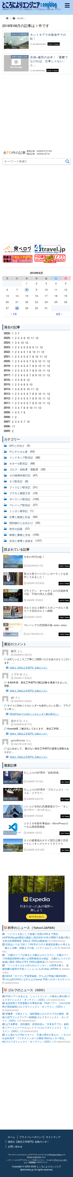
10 (28, 338)
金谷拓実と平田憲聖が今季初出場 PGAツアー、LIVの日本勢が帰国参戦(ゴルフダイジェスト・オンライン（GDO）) (36, 1004)
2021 (7, 356)
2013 (7, 394)
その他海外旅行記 (19, 475)
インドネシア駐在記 (21, 457)
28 (17, 308)
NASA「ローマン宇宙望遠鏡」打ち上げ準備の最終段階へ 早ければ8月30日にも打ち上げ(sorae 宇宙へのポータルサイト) (36, 977)
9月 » (59, 314)
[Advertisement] (36, 112)
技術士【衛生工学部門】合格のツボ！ (29, 667)
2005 (7, 431)
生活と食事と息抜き (21, 540)
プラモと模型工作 (19, 493)
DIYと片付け (16, 445)
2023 (7, 347)
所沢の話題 (15, 528)
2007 (7, 421)
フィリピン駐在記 (19, 487)
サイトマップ (53, 1137)
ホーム (11, 1137)
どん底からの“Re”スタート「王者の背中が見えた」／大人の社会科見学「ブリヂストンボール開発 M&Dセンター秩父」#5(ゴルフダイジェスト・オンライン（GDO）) (36, 1038)
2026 (7, 333)
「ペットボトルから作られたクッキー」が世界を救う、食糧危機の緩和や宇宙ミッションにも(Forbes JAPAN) (35, 967)
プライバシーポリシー (31, 1137)
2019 (7, 366)
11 (32, 338)
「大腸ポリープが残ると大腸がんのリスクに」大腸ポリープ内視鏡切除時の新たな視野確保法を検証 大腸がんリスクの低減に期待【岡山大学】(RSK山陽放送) (36, 958)
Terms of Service (34, 1157)
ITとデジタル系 (18, 451)
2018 (7, 370)
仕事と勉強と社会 (19, 517)
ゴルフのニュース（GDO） (27, 990)
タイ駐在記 (15, 481)
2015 (7, 384)
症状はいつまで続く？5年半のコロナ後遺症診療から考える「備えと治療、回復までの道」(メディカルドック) (36, 946)
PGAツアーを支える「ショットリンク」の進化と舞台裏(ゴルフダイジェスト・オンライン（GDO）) (36, 997)
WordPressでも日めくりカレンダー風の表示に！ (34, 713)
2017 (7, 375)
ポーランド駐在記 (19, 499)
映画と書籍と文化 (19, 534)
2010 (7, 407)
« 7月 (13, 314)
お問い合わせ (15, 1146)
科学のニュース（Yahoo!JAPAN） (32, 927)
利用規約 (32, 1162)
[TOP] (7, 19)
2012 (7, 398)
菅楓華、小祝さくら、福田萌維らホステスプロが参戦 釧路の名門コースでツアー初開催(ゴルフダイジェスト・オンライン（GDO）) (35, 1017)
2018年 (20, 18)
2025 (7, 338)
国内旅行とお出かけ (21, 523)
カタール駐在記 (18, 463)
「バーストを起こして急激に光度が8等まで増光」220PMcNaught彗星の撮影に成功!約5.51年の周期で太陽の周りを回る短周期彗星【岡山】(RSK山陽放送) (36, 937)
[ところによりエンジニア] (36, 5)
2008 (7, 417)
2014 (7, 389)
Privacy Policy (56, 1154)
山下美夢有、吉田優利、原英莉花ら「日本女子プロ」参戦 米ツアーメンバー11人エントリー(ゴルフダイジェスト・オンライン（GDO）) (35, 1027)
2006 (7, 426)
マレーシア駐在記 (19, 505)
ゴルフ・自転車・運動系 (23, 469)
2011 (7, 403)
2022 (7, 352)
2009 (7, 412)
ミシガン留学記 (18, 511)
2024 (7, 342)
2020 (7, 361)
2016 (7, 380)
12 (36, 338)
